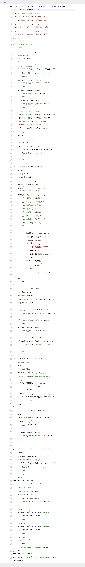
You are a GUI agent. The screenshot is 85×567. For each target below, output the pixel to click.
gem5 (11, 6)
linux (19, 6)
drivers (53, 6)
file (37, 9)
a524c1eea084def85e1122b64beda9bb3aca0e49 (35, 6)
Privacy (11, 565)
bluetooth (59, 6)
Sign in (82, 2)
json (83, 565)
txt (79, 565)
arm (15, 6)
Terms (15, 565)
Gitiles (8, 565)
